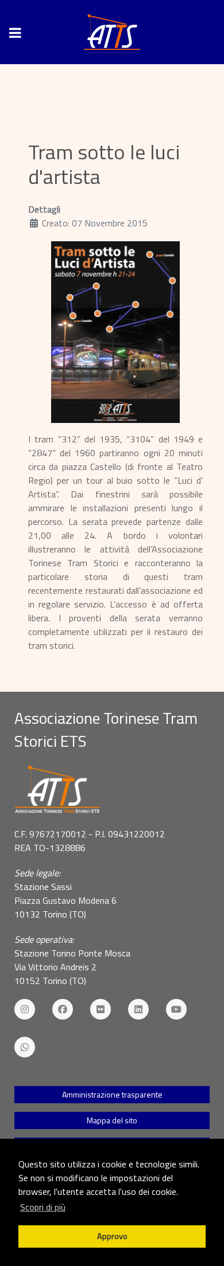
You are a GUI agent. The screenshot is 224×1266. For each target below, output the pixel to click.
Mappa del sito (112, 1120)
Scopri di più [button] (42, 1207)
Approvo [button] (112, 1236)
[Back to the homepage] (112, 32)
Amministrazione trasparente (112, 1094)
